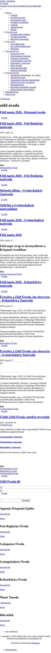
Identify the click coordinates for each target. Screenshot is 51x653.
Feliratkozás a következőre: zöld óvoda (1, 496)
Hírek (2, 518)
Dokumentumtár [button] (12, 73)
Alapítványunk (16, 27)
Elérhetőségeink (11, 92)
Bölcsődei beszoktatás (19, 39)
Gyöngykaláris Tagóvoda (20, 61)
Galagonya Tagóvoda (19, 58)
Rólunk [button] (8, 13)
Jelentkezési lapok (17, 77)
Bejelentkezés (11, 650)
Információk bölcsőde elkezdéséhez (25, 80)
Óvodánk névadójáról (19, 22)
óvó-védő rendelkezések (20, 46)
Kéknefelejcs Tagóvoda (20, 63)
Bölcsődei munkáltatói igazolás (23, 87)
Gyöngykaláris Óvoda (9, 409)
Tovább (4, 118)
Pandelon (36, 643)
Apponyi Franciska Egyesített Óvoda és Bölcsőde (20, 6)
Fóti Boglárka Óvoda (9, 168)
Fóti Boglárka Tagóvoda (20, 56)
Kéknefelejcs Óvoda (8, 343)
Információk (5, 514)
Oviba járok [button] (10, 41)
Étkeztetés (14, 49)
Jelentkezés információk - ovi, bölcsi (25, 75)
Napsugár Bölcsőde (18, 70)
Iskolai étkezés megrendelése (22, 89)
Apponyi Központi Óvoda (11, 274)
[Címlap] (4, 3)
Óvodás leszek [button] (11, 32)
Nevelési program (17, 17)
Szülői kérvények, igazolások (22, 82)
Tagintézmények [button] (12, 51)
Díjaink (13, 29)
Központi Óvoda (17, 53)
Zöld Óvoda (10, 94)
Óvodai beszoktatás (18, 37)
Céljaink (13, 15)
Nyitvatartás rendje (18, 20)
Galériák (14, 25)
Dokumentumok (17, 85)
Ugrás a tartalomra (7, 1)
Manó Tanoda (16, 65)
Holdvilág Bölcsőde (18, 68)
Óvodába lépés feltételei (20, 34)
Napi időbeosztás (17, 44)
